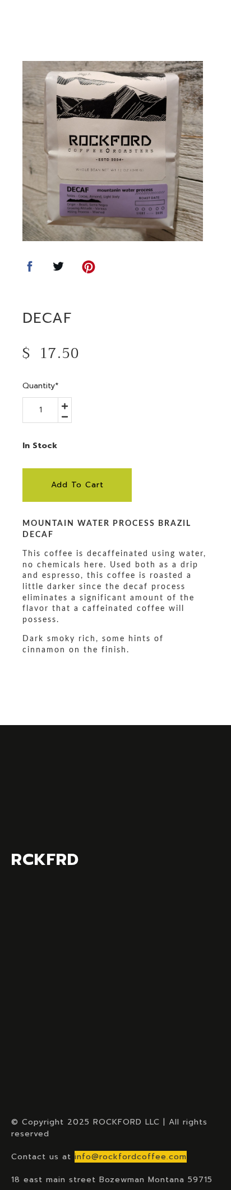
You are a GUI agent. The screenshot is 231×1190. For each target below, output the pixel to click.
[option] (112, 151)
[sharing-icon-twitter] (58, 270)
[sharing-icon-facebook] (29, 270)
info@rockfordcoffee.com (131, 1157)
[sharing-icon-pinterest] (89, 270)
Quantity (40, 386)
